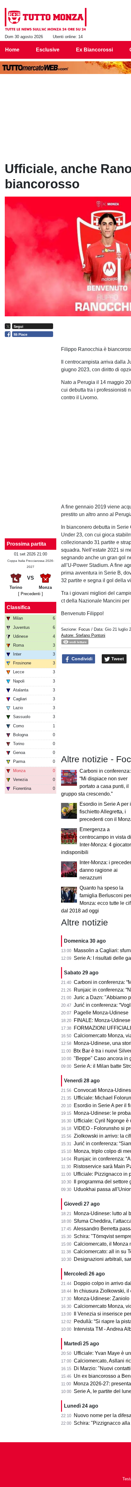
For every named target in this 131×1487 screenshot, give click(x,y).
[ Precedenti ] (30, 593)
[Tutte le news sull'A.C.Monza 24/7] (45, 19)
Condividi (81, 658)
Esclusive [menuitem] (47, 49)
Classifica (18, 607)
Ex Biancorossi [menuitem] (94, 49)
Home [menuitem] (12, 49)
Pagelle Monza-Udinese (101, 1012)
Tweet (117, 658)
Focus (84, 629)
